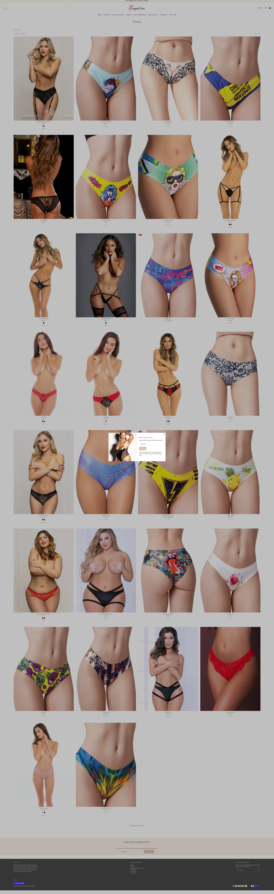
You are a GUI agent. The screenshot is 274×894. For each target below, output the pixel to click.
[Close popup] (164, 434)
